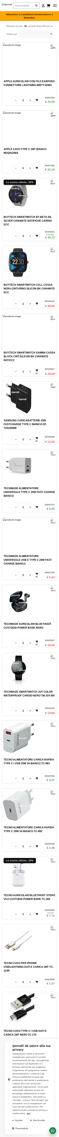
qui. (29, 1113)
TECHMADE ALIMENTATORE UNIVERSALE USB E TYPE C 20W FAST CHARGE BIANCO (28, 560)
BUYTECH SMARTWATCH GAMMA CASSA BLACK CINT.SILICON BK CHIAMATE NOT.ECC (29, 356)
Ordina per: (12, 34)
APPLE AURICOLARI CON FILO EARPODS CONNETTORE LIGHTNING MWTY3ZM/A (29, 83)
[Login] (43, 5)
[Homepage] (7, 5)
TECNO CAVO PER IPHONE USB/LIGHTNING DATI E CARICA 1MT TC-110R (28, 967)
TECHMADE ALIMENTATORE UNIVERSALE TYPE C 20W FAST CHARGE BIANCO (29, 492)
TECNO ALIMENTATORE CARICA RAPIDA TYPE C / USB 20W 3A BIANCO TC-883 (29, 761)
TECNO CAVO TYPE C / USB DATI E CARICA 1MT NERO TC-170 (25, 1033)
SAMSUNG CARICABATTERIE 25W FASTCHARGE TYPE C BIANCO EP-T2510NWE (25, 424)
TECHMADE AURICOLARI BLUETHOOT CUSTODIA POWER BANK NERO (27, 626)
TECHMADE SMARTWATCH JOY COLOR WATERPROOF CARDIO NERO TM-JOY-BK (29, 693)
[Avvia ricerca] (36, 5)
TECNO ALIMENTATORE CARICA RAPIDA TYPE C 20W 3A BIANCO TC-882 (29, 829)
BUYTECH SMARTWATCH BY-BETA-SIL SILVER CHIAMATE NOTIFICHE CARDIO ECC (28, 221)
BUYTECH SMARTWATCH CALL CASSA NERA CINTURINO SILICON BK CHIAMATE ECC (29, 288)
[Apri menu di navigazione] (55, 5)
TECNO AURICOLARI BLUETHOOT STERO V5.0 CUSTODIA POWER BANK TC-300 (29, 897)
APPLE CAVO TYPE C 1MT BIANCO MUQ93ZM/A (25, 151)
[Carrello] (48, 5)
